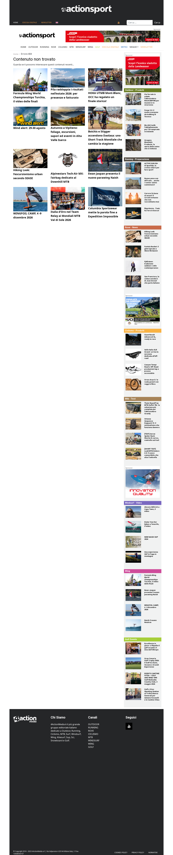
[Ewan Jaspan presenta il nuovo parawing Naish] (133, 595)
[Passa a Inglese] (57, 22)
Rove (53, 47)
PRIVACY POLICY (138, 852)
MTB (90, 737)
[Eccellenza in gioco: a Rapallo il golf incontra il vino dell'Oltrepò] (133, 648)
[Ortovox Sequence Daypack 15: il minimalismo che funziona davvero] (133, 424)
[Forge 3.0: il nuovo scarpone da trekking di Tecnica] (133, 115)
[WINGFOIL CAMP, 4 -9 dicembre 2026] (133, 610)
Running (44, 47)
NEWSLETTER (46, 22)
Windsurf (81, 47)
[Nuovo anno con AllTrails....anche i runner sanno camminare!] (133, 183)
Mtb (71, 47)
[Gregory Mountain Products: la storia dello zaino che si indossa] (133, 145)
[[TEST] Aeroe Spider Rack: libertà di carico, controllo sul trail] (133, 439)
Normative (153, 852)
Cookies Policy (120, 852)
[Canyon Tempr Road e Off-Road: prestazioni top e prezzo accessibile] (133, 369)
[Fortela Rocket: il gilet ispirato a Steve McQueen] (133, 251)
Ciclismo (62, 47)
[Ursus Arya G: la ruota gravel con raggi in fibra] (133, 384)
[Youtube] (119, 22)
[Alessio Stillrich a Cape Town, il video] (133, 512)
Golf (91, 747)
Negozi (133, 47)
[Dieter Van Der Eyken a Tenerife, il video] (133, 527)
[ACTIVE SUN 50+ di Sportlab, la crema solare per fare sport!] (133, 168)
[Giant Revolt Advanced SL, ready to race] (133, 339)
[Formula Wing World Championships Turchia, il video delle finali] (133, 580)
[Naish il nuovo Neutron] (133, 625)
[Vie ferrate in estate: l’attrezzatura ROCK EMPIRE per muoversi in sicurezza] (133, 99)
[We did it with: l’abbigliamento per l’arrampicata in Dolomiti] (133, 130)
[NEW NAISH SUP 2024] (133, 542)
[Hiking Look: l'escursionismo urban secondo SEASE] (133, 236)
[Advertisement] (30, 797)
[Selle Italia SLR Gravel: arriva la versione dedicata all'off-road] (133, 354)
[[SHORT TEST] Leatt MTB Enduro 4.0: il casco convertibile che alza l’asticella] (133, 454)
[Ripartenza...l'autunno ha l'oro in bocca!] (133, 213)
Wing (90, 47)
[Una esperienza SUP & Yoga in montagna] (133, 557)
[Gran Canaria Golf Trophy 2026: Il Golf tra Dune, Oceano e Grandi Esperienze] (133, 663)
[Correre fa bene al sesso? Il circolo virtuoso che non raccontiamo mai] (133, 198)
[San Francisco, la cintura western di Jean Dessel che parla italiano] (133, 281)
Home (15, 22)
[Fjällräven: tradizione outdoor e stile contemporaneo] (133, 266)
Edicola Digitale (29, 22)
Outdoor (33, 47)
